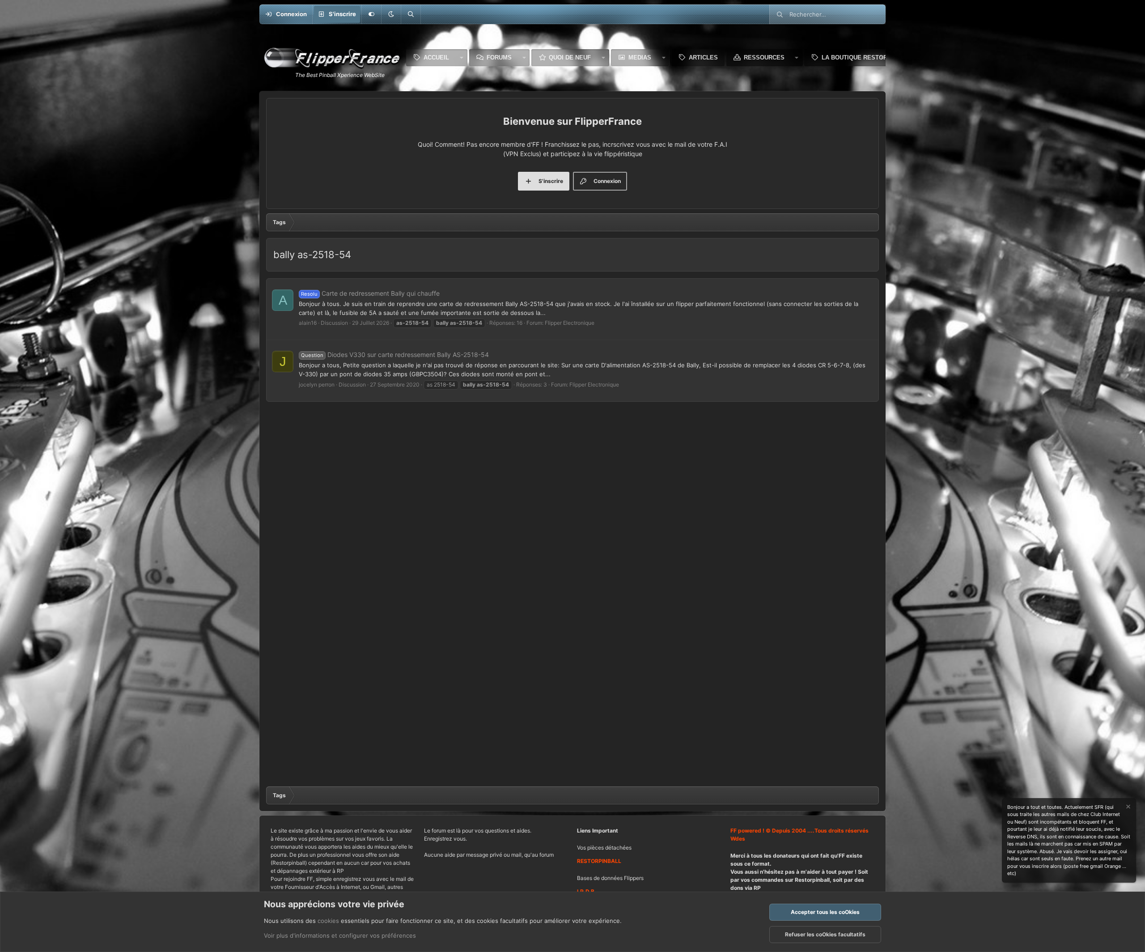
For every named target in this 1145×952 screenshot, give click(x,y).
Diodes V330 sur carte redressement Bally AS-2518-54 (395, 354)
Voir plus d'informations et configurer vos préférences (340, 935)
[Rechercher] (410, 14)
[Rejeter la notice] (1127, 807)
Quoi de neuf (570, 57)
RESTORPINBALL (599, 861)
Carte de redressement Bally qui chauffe (370, 293)
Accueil (436, 57)
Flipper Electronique (569, 322)
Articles (703, 57)
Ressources (764, 57)
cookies (328, 920)
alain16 (308, 322)
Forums (499, 57)
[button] (391, 14)
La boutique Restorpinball (867, 57)
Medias (639, 57)
